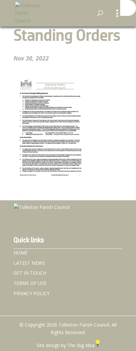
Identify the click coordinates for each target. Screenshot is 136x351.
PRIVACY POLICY (32, 293)
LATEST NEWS (29, 263)
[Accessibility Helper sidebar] (128, 8)
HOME (20, 253)
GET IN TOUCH (30, 273)
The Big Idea (81, 345)
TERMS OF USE (30, 283)
